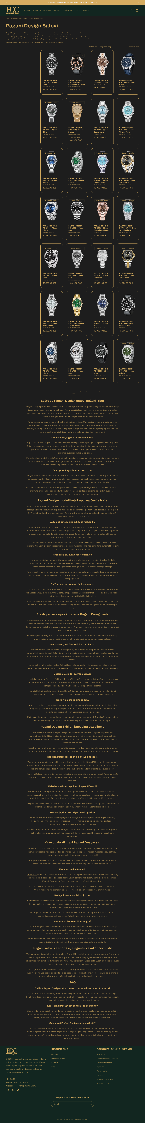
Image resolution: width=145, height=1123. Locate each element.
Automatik (32, 875)
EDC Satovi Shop (68, 1119)
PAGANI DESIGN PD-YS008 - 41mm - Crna (102, 371)
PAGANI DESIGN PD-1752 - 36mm (101, 81)
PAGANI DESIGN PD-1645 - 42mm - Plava (50, 228)
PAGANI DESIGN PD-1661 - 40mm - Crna (50, 276)
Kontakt (54, 1063)
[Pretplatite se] (91, 1104)
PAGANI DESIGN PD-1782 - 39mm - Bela (76, 371)
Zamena (100, 1075)
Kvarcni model (33, 901)
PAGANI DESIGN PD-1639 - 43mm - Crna (76, 228)
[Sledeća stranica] (105, 391)
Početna (9, 18)
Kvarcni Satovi (35, 42)
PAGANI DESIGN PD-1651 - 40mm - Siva (76, 276)
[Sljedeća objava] (138, 2)
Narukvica (32, 705)
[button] (37, 10)
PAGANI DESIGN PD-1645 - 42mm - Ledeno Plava (101, 180)
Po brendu (23, 18)
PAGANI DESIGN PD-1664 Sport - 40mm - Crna (126, 323)
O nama (54, 1054)
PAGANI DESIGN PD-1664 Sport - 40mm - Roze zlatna (76, 82)
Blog (53, 1067)
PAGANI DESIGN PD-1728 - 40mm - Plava (50, 371)
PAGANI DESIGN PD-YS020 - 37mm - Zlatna (76, 130)
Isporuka (100, 1067)
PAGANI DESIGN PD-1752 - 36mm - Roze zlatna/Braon (101, 228)
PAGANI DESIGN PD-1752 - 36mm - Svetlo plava (101, 130)
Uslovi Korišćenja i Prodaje (107, 1059)
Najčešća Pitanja (58, 1059)
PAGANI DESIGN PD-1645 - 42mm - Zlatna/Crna (127, 180)
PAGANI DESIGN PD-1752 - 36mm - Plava (101, 323)
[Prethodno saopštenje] (6, 2)
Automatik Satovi (23, 42)
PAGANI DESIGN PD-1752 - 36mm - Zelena (76, 180)
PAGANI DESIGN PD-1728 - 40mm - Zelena (127, 371)
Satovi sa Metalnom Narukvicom (52, 42)
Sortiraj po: (93, 47)
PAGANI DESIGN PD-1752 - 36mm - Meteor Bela (50, 323)
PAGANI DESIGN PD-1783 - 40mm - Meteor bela (101, 276)
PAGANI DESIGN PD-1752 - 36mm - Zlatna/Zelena (76, 323)
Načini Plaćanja (103, 1083)
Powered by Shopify (81, 1119)
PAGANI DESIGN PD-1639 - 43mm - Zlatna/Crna (127, 276)
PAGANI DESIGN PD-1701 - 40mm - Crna (50, 82)
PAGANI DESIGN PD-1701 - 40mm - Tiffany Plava (127, 130)
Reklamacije (102, 1071)
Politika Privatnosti (104, 1063)
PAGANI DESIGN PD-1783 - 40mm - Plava (50, 180)
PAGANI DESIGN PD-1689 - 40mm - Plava (127, 82)
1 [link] (73, 392)
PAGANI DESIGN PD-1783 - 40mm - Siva (50, 130)
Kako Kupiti (101, 1054)
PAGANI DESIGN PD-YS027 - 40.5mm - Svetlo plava (127, 228)
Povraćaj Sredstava (105, 1079)
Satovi (15, 18)
